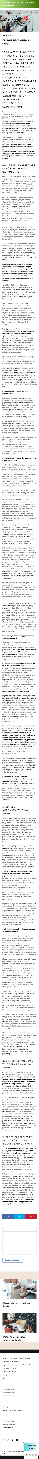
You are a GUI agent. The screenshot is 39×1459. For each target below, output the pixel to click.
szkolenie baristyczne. (27, 1093)
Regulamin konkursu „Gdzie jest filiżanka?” (16, 1365)
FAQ (3, 1378)
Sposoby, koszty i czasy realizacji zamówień (16, 1358)
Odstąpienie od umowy (10, 1375)
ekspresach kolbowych (24, 375)
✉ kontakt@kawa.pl (8, 1424)
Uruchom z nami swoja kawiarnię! (13, 1410)
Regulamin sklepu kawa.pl (10, 1361)
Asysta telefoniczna (9, 1396)
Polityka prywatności (9, 1368)
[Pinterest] (12, 1440)
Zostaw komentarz (12, 1260)
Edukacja (5, 1407)
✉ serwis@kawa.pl (8, 1392)
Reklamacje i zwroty (9, 1371)
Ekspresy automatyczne (11, 490)
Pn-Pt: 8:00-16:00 (8, 1389)
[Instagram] (7, 1440)
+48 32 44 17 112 (7, 1428)
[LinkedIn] (17, 1440)
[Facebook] (3, 1440)
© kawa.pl (5, 1448)
